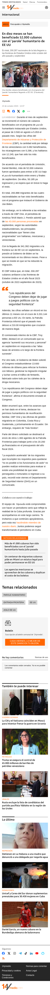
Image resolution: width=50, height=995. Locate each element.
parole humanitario (14, 595)
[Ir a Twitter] (9, 953)
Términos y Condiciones (7, 976)
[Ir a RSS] (4, 958)
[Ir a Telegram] (21, 953)
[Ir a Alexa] (43, 953)
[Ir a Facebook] (4, 953)
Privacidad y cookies (11, 971)
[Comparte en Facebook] (13, 111)
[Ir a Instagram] (15, 953)
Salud (25, 2)
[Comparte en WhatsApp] (23, 111)
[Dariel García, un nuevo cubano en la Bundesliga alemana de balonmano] (25, 915)
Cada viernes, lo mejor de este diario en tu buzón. (25, 642)
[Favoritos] (3, 111)
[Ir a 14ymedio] (15, 7)
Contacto (30, 975)
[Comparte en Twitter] (18, 111)
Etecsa (32, 2)
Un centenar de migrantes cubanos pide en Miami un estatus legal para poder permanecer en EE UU (24, 559)
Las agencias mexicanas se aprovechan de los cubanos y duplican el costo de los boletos (25, 572)
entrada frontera (14, 602)
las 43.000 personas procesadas (22, 221)
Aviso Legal (31, 971)
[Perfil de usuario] (46, 7)
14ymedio (6, 966)
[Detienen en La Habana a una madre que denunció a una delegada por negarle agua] (25, 836)
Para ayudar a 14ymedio (20, 24)
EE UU (33, 602)
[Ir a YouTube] (37, 953)
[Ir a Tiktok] (26, 953)
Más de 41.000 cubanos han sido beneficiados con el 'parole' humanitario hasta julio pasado (22, 546)
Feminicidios (42, 2)
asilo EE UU (10, 610)
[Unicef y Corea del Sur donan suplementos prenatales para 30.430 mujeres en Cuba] (25, 875)
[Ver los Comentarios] (8, 111)
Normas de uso (41, 657)
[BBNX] (12, 987)
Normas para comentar (36, 966)
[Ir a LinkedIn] (32, 953)
